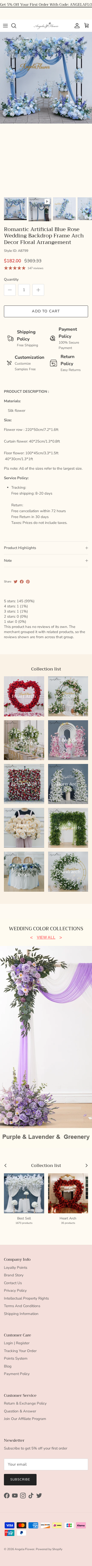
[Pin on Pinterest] (28, 581)
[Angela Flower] (46, 25)
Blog (8, 1366)
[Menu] (5, 25)
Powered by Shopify (49, 1549)
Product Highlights (20, 547)
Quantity (11, 279)
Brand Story (14, 1275)
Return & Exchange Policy (25, 1403)
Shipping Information (21, 1313)
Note (8, 560)
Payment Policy (17, 1373)
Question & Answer (20, 1411)
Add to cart (46, 311)
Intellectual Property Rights (26, 1298)
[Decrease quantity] (10, 290)
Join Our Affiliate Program (25, 1418)
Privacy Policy (15, 1290)
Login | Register (16, 1343)
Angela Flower (24, 1549)
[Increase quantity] (38, 290)
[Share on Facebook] (22, 581)
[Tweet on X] (15, 581)
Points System (15, 1358)
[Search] (16, 25)
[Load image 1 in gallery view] (46, 78)
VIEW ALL (46, 937)
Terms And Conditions (22, 1305)
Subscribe (20, 1479)
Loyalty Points (15, 1267)
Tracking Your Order (20, 1350)
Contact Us (13, 1282)
